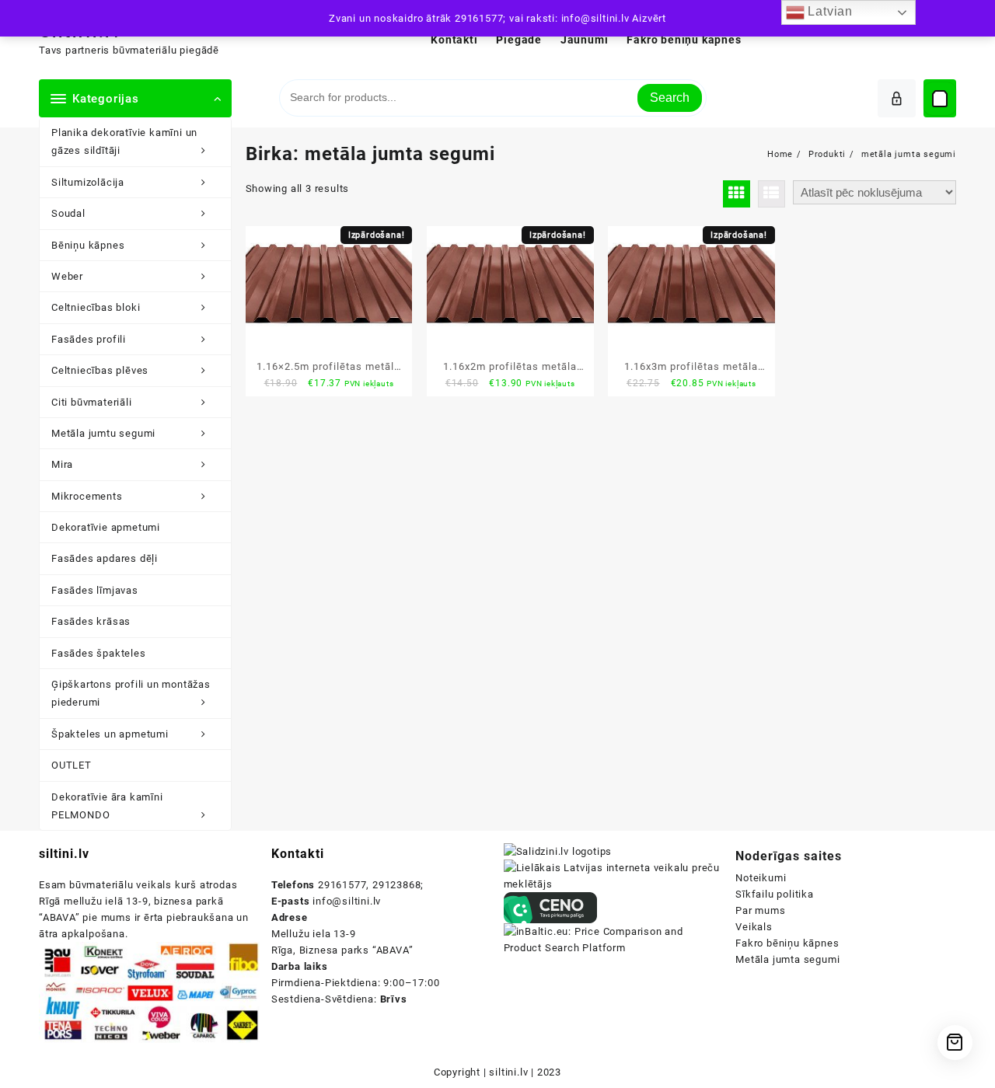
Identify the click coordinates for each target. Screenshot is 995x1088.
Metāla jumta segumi (787, 959)
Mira (62, 464)
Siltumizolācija (87, 182)
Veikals (754, 927)
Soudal (68, 213)
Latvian (829, 11)
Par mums (760, 910)
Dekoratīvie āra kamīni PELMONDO (107, 806)
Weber (67, 276)
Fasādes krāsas (91, 621)
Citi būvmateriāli (91, 402)
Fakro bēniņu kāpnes (787, 943)
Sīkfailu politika (774, 894)
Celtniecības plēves (99, 370)
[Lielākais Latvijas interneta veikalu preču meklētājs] (614, 875)
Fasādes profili (88, 339)
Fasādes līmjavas (94, 590)
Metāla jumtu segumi (103, 433)
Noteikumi (760, 878)
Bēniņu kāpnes (87, 245)
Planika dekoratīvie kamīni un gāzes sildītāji (124, 141)
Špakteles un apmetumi (110, 734)
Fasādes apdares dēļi (104, 558)
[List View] (771, 193)
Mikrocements (87, 496)
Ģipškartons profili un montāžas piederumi (131, 693)
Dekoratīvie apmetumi (105, 527)
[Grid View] (736, 193)
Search (670, 97)
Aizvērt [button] (649, 18)
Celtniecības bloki (95, 307)
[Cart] (939, 98)
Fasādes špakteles (98, 653)
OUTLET (71, 765)
